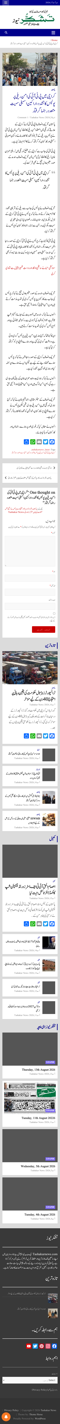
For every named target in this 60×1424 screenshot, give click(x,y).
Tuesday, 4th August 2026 (39, 1215)
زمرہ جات (55, 1374)
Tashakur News (37, 117)
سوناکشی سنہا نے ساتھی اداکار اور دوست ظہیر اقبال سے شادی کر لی (34, 468)
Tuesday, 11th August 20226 (38, 1118)
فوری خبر (38, 769)
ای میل (52, 586)
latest (47, 449)
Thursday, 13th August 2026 (38, 1070)
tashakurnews (38, 449)
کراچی (38, 750)
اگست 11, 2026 (34, 1015)
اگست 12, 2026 (34, 991)
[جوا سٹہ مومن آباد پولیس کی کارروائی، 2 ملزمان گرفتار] (53, 1313)
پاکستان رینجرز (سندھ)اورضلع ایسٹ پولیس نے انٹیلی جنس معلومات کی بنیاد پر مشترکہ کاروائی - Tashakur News (23, 510)
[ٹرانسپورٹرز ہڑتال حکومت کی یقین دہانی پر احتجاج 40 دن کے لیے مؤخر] (53, 1298)
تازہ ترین (50, 645)
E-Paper (50, 1062)
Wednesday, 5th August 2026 (38, 1166)
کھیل (52, 839)
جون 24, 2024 (50, 117)
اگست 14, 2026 (34, 950)
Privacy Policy (11, 1410)
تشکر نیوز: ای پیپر (46, 1027)
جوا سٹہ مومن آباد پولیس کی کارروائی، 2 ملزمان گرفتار (24, 754)
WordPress (40, 1418)
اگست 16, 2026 (50, 704)
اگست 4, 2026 (50, 1218)
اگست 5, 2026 (50, 1170)
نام (53, 571)
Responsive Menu (5, 2)
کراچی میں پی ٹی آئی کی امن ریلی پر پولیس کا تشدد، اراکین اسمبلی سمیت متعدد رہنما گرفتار (33, 452)
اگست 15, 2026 (50, 898)
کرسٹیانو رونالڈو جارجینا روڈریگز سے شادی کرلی (25, 987)
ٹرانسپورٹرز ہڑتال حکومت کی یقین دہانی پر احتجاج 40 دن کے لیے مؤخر (33, 696)
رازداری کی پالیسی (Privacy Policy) (45, 1390)
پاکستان (53, 89)
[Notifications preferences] (6, 1416)
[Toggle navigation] (53, 32)
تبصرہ (53, 533)
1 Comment (23, 117)
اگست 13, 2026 (34, 973)
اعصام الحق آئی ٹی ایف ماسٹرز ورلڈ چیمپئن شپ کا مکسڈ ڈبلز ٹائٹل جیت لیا (30, 889)
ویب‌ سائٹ (52, 600)
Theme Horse (36, 1414)
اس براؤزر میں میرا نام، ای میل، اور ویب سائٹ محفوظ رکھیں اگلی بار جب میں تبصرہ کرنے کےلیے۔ (31, 619)
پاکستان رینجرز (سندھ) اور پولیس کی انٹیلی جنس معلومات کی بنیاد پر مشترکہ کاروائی (29, 478)
